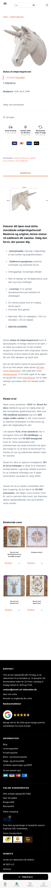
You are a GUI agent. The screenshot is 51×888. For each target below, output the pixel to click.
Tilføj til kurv (27, 877)
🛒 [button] (19, 563)
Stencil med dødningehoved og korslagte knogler (14, 554)
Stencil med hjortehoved (14, 602)
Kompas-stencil (36, 552)
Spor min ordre (10, 694)
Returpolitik (8, 806)
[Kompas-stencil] (36, 536)
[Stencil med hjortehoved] (14, 585)
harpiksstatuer (10, 374)
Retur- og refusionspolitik (15, 757)
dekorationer (29, 377)
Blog (5, 744)
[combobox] (22, 5)
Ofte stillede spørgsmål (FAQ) (17, 794)
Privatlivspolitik (10, 752)
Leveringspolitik (10, 748)
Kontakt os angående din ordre (17, 698)
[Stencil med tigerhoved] (36, 585)
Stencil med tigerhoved (37, 602)
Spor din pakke (10, 798)
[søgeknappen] (34, 5)
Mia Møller (20, 77)
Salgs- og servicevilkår (13, 761)
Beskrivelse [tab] (25, 173)
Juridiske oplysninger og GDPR (17, 765)
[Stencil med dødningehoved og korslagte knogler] (14, 536)
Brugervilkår (9, 802)
